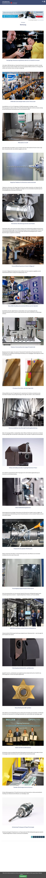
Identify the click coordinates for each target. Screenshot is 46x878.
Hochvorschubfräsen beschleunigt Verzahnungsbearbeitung (23, 428)
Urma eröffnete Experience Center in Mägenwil (23, 266)
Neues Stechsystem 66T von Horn (23, 707)
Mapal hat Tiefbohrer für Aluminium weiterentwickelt (23, 182)
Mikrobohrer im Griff (23, 142)
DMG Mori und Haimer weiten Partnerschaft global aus (23, 628)
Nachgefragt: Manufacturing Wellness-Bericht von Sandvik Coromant (23, 60)
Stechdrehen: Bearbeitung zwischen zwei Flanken (23, 223)
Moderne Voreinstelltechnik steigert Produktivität (23, 347)
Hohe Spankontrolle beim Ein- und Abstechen (23, 668)
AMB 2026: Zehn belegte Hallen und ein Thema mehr (23, 101)
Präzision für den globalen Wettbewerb (23, 548)
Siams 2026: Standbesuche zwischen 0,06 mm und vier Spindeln (23, 306)
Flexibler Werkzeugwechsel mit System (23, 787)
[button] (44, 1)
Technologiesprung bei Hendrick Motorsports (23, 588)
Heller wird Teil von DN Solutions (23, 747)
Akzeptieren (23, 876)
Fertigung (23, 22)
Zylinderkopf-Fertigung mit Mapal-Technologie (23, 827)
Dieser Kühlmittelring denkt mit (23, 507)
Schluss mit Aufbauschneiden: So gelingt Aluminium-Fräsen (23, 467)
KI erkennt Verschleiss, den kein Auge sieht (23, 388)
